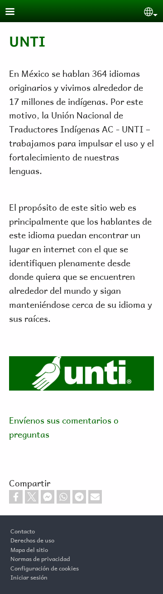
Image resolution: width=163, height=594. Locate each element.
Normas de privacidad (40, 557)
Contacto (22, 530)
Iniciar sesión (29, 576)
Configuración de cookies (44, 567)
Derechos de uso (32, 539)
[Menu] (15, 12)
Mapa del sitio (29, 548)
